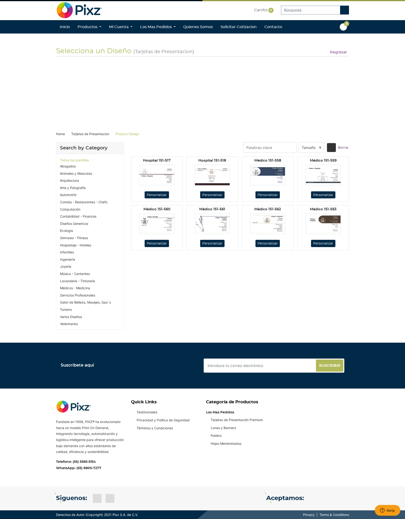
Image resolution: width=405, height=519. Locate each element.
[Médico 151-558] (267, 175)
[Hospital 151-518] (212, 175)
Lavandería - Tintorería (77, 281)
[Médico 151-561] (212, 223)
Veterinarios (69, 324)
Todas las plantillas (74, 160)
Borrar (343, 147)
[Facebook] (97, 498)
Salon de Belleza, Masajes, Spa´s (85, 302)
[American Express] (333, 498)
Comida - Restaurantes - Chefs (83, 202)
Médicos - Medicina (75, 288)
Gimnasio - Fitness (74, 238)
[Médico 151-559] (323, 175)
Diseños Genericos (74, 224)
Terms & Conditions (334, 515)
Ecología (66, 231)
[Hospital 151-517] (156, 175)
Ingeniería (67, 259)
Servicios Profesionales (77, 295)
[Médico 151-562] (267, 223)
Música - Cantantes (75, 274)
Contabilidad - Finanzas (78, 216)
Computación (70, 209)
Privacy (309, 515)
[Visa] (313, 498)
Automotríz (68, 195)
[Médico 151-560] (156, 223)
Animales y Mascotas (76, 173)
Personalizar (157, 195)
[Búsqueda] (331, 147)
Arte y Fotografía (73, 188)
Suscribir (329, 365)
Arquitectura (69, 180)
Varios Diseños (71, 317)
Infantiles (67, 252)
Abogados (68, 166)
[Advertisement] (202, 93)
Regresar (338, 52)
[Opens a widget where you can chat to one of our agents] (387, 511)
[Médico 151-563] (323, 223)
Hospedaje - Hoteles (75, 245)
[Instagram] (109, 498)
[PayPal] (344, 498)
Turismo (66, 309)
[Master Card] (323, 498)
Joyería (65, 266)
